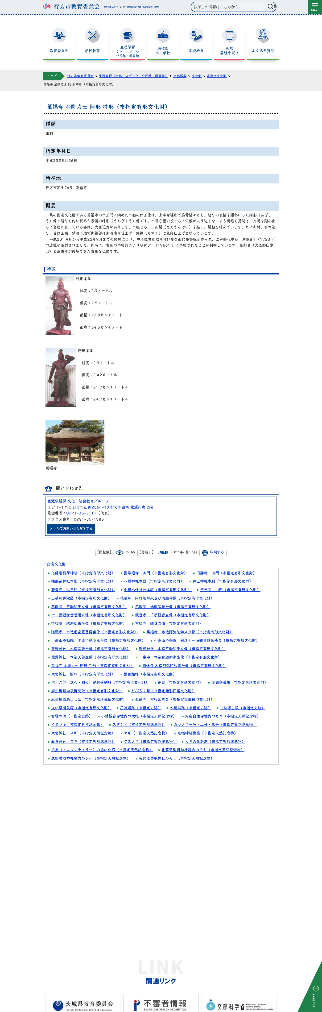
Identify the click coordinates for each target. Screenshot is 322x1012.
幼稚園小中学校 (162, 51)
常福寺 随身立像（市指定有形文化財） (169, 624)
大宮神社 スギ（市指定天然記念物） (83, 733)
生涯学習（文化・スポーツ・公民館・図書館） (133, 76)
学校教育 (92, 51)
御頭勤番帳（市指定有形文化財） (239, 683)
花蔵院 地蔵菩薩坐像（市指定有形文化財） (173, 607)
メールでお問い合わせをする (71, 529)
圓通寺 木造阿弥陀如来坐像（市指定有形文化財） (184, 666)
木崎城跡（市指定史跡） (190, 708)
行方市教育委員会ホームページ (101, 7)
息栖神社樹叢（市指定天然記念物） (208, 733)
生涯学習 (127, 52)
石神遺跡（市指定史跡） (140, 708)
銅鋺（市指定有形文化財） (180, 683)
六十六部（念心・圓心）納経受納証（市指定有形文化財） (100, 683)
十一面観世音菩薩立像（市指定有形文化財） (89, 615)
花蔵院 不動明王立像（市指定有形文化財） (89, 607)
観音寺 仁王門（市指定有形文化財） (83, 590)
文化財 (197, 76)
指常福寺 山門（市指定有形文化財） (156, 573)
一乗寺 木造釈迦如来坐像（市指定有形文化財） (180, 657)
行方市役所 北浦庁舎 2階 (131, 508)
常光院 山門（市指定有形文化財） (230, 590)
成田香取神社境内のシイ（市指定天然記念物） (90, 759)
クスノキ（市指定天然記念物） (150, 742)
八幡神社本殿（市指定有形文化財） (154, 582)
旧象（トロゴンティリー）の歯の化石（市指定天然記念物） (102, 750)
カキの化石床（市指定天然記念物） (215, 742)
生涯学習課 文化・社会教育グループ (78, 501)
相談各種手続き (229, 51)
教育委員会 (59, 51)
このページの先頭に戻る (309, 986)
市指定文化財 (217, 76)
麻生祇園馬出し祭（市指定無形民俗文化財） (89, 700)
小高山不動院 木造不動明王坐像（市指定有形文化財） (98, 641)
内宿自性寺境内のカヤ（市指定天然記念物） (222, 716)
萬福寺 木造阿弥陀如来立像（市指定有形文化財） (189, 632)
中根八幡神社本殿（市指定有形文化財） (158, 590)
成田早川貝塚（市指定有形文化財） (81, 708)
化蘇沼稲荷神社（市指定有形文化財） (83, 573)
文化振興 (179, 76)
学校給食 (196, 51)
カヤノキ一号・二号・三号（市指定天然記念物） (215, 725)
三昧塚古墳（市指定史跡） (242, 708)
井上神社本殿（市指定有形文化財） (223, 582)
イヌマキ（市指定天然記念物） (77, 725)
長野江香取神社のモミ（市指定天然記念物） (176, 759)
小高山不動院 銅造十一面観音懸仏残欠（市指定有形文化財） (207, 641)
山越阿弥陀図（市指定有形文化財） (81, 599)
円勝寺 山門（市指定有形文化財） (226, 573)
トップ (52, 76)
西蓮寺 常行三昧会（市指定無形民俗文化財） (174, 700)
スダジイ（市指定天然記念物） (138, 725)
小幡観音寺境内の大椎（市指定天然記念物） (139, 716)
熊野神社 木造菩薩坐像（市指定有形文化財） (90, 649)
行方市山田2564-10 (91, 508)
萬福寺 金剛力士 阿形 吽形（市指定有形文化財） (92, 666)
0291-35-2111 (81, 513)
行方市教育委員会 (80, 76)
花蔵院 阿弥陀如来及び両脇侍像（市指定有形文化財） (167, 599)
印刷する (217, 552)
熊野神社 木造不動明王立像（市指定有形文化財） (182, 649)
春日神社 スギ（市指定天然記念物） (83, 742)
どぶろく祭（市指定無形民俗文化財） (163, 691)
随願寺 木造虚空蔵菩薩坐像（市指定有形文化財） (94, 632)
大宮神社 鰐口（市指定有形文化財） (83, 674)
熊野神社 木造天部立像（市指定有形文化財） (90, 657)
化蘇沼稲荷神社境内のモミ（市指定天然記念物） (202, 750)
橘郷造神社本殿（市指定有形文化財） (83, 582)
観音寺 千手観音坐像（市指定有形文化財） (173, 615)
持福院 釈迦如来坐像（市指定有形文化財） (89, 624)
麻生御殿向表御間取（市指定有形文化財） (87, 691)
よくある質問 (263, 51)
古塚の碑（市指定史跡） (72, 716)
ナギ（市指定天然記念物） (146, 733)
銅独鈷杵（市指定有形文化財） (150, 674)
